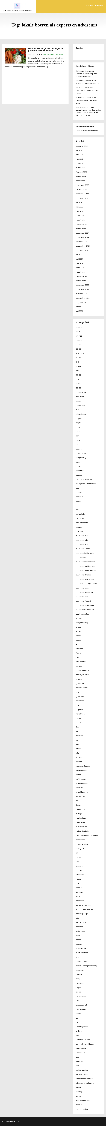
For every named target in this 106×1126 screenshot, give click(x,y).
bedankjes (80, 470)
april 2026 (80, 163)
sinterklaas (80, 931)
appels (79, 418)
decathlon (80, 518)
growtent (80, 701)
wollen (78, 1087)
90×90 (78, 388)
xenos (78, 1096)
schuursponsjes (82, 914)
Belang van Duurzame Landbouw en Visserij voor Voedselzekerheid (86, 74)
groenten (60, 54)
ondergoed (80, 840)
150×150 (79, 340)
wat (77, 1066)
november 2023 (82, 289)
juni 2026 (79, 155)
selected (79, 927)
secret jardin (81, 922)
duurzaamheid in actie (85, 553)
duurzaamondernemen (85, 562)
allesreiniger (81, 414)
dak (77, 510)
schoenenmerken (83, 905)
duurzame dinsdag (83, 575)
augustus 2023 (81, 302)
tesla (78, 1000)
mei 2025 (79, 211)
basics (78, 466)
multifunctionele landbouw (87, 835)
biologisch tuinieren (84, 479)
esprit (78, 636)
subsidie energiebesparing (86, 966)
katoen (79, 761)
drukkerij (79, 531)
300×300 (79, 358)
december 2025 (82, 181)
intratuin (79, 735)
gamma (79, 666)
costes (78, 501)
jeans (78, 744)
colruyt (79, 492)
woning (79, 1092)
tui (77, 1018)
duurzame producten (84, 592)
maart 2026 (81, 168)
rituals (78, 879)
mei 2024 (79, 263)
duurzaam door (82, 536)
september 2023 (83, 298)
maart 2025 (81, 220)
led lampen (80, 796)
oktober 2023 (81, 294)
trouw (78, 1013)
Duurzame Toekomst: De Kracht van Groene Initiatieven (88, 82)
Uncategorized (82, 1026)
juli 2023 (79, 307)
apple (78, 423)
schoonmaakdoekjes (84, 909)
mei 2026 (79, 159)
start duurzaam (82, 953)
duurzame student (83, 601)
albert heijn (80, 405)
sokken (79, 944)
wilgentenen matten (84, 1079)
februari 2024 (81, 276)
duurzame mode (82, 588)
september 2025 (83, 194)
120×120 (79, 336)
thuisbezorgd (81, 1005)
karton (78, 757)
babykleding (81, 457)
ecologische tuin (82, 614)
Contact (99, 5)
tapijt (78, 979)
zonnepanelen (82, 1109)
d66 (77, 505)
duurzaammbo (82, 557)
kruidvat (79, 788)
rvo (77, 883)
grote (78, 692)
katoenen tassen (83, 766)
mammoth (80, 809)
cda (77, 488)
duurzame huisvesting (85, 579)
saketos (79, 887)
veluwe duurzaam (83, 1040)
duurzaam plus (82, 544)
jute (77, 753)
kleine (78, 775)
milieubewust (81, 827)
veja (77, 1035)
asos (78, 440)
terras (78, 992)
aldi (77, 410)
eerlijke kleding (82, 622)
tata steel (80, 983)
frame (78, 653)
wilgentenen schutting (85, 1083)
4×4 (77, 371)
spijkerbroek (81, 948)
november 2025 (82, 185)
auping (78, 449)
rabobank (80, 874)
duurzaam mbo (82, 540)
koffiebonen (81, 779)
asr (77, 444)
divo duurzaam (82, 523)
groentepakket (82, 688)
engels (78, 631)
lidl (77, 801)
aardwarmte (81, 392)
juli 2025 (79, 202)
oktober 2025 (81, 189)
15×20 (78, 344)
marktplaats (81, 818)
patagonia (80, 848)
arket (78, 427)
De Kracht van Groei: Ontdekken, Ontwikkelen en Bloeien (87, 90)
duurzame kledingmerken (86, 583)
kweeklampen (82, 792)
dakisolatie (80, 514)
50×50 (78, 375)
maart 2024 (81, 272)
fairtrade (79, 649)
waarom (79, 1061)
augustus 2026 (82, 146)
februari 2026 (81, 172)
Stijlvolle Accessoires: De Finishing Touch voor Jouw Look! (86, 100)
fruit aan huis (81, 662)
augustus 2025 (82, 198)
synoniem (80, 970)
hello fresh (80, 714)
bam (78, 462)
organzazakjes (82, 844)
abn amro (80, 397)
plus (77, 853)
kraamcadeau (81, 783)
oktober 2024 (81, 241)
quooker (79, 870)
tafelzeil (79, 974)
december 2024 (82, 233)
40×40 (78, 366)
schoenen (80, 900)
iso (77, 740)
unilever (79, 1031)
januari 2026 (81, 176)
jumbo (78, 748)
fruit (77, 657)
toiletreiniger (81, 1009)
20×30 (78, 349)
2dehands (80, 353)
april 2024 (80, 268)
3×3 (77, 362)
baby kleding (81, 453)
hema (78, 718)
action (78, 401)
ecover (79, 618)
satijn (78, 896)
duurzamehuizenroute (85, 609)
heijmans (79, 709)
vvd (77, 1057)
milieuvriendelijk (82, 831)
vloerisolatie (81, 1048)
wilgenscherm (81, 1074)
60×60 (78, 379)
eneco (78, 627)
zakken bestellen (83, 1100)
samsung (79, 892)
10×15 (78, 331)
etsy (78, 644)
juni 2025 (79, 207)
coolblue (79, 497)
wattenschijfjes (82, 1070)
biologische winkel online (86, 483)
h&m (78, 705)
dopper (79, 527)
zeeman (79, 1105)
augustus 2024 (82, 250)
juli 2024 (79, 254)
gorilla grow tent (82, 675)
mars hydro (80, 822)
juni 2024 (79, 259)
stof (77, 957)
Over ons (89, 5)
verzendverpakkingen (85, 1044)
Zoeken (80, 48)
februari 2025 (81, 224)
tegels (78, 987)
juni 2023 (79, 311)
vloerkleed (80, 1053)
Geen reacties (48, 54)
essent (78, 640)
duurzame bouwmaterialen (87, 570)
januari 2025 (81, 228)
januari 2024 (81, 281)
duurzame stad (82, 596)
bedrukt (79, 475)
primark (79, 866)
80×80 (78, 384)
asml (78, 431)
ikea (77, 727)
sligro (78, 935)
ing (77, 731)
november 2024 (82, 237)
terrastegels (81, 996)
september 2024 (83, 246)
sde (77, 918)
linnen (78, 805)
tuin (77, 1022)
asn (77, 436)
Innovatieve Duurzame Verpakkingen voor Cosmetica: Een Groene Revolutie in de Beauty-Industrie (88, 111)
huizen (78, 722)
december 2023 (82, 285)
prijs (77, 861)
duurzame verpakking (85, 605)
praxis (78, 857)
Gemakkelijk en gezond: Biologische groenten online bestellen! (45, 49)
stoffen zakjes (81, 961)
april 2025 (80, 215)
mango (79, 814)
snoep (78, 940)
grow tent (80, 696)
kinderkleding (81, 770)
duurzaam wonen (83, 549)
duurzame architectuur (85, 566)
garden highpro (82, 670)
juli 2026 (79, 150)
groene (79, 679)
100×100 (79, 327)
